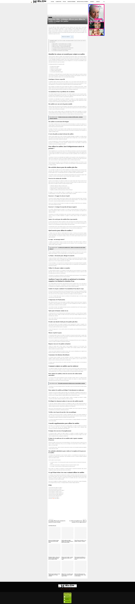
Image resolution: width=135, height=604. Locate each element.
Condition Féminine (71, 1)
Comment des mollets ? (54, 498)
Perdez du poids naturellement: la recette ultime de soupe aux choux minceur (80, 558)
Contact (98, 1)
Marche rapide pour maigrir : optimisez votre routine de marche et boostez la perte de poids (67, 541)
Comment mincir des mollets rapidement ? (56, 494)
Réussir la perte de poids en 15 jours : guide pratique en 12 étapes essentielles (54, 575)
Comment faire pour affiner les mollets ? (55, 487)
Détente (92, 1)
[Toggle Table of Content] (71, 37)
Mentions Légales (68, 588)
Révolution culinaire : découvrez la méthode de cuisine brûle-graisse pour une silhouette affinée (54, 558)
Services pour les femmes (82, 1)
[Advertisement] (67, 508)
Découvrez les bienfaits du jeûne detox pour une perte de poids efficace (54, 541)
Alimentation (58, 1)
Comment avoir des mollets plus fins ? (55, 495)
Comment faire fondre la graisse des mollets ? (56, 490)
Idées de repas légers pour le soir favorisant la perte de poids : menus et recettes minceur (80, 575)
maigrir (53, 498)
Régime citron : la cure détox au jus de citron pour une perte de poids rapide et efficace (67, 575)
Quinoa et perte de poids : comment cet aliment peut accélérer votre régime (67, 558)
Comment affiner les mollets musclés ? (55, 491)
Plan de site (63, 588)
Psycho (64, 1)
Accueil (52, 1)
